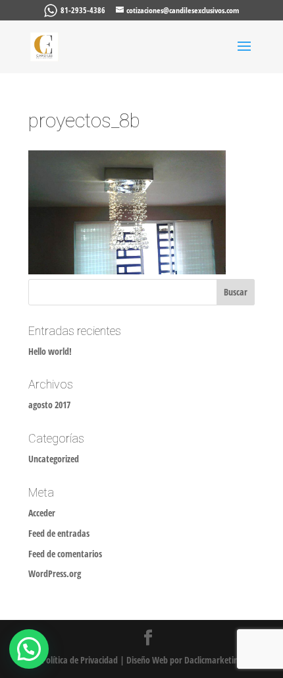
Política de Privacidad (79, 660)
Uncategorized (53, 458)
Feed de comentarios (65, 553)
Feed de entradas (59, 533)
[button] (29, 649)
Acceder (41, 513)
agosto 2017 (49, 404)
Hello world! (50, 351)
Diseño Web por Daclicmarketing (184, 660)
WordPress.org (54, 573)
